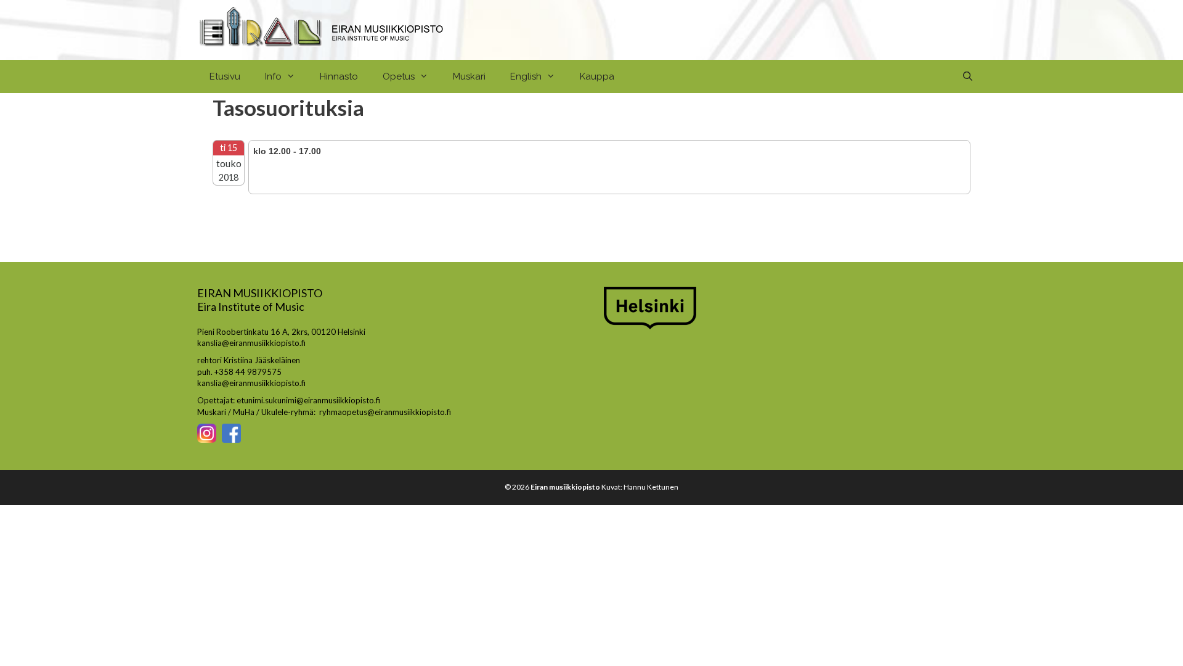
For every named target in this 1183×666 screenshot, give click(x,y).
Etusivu (224, 76)
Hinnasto (339, 76)
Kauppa (597, 76)
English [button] (526, 76)
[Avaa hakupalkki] (967, 76)
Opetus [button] (399, 76)
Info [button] (273, 76)
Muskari (469, 76)
